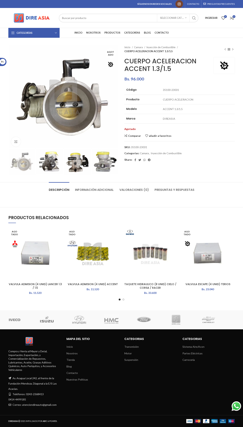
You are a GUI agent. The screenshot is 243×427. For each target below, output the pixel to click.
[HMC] (33, 319)
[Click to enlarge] (16, 141)
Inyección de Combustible (161, 47)
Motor (128, 353)
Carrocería (188, 359)
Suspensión (131, 359)
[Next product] (233, 49)
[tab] (59, 188)
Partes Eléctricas (192, 353)
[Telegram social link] (149, 159)
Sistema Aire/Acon (193, 346)
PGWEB (53, 421)
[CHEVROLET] (130, 319)
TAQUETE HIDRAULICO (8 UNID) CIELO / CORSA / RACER (150, 286)
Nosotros (72, 353)
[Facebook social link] (135, 159)
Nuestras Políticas (77, 379)
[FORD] (66, 319)
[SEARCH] (194, 18)
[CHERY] (163, 319)
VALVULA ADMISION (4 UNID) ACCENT (93, 284)
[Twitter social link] (139, 159)
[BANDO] (195, 319)
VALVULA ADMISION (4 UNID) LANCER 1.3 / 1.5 (35, 286)
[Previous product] (225, 49)
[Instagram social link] (179, 4)
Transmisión (131, 346)
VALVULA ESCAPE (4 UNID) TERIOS (207, 284)
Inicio (127, 47)
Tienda (70, 359)
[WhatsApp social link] (144, 159)
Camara (138, 47)
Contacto (72, 372)
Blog (69, 366)
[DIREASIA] (98, 319)
